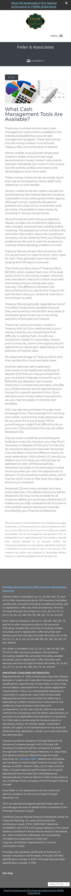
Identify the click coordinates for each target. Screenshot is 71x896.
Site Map (7, 873)
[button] (56, 36)
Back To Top (57, 884)
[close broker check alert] (66, 3)
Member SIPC (28, 758)
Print (11, 77)
